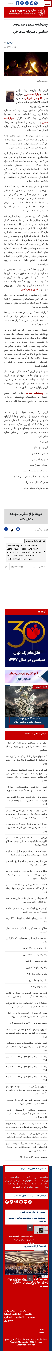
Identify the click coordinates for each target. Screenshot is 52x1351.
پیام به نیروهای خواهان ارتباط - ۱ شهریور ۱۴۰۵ (26, 1058)
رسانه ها (23, 1311)
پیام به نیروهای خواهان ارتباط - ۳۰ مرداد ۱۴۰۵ (26, 1078)
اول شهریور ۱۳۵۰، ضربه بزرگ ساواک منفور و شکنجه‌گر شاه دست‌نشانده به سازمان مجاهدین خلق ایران (26, 1147)
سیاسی (10, 42)
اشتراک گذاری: (40, 530)
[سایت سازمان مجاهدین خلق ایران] (26, 12)
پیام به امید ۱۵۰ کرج (38, 980)
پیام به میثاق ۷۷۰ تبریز (36, 967)
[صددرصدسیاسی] (26, 64)
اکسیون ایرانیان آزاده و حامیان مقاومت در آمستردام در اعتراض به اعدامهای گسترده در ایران (26, 1033)
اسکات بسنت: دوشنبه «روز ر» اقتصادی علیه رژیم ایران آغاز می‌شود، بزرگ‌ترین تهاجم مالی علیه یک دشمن (26, 875)
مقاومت (28, 1314)
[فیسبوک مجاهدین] (17, 3)
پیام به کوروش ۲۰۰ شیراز (36, 961)
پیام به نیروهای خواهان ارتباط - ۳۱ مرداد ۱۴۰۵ (26, 1068)
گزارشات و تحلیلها (12, 1314)
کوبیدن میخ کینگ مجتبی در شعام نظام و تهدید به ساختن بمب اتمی (26, 910)
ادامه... (16, 1187)
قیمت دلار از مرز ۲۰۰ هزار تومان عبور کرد (28, 1023)
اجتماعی (8, 1317)
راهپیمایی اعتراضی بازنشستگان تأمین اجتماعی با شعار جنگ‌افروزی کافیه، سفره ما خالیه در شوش (26, 1113)
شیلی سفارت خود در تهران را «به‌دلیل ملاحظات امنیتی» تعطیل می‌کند (26, 1102)
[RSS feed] (36, 3)
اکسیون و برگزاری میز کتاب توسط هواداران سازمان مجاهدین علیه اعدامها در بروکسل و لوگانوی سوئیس (26, 1090)
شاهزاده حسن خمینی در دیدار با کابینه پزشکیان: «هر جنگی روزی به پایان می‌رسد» (26, 995)
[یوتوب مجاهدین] (27, 3)
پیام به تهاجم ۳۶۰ (39, 987)
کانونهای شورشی (33, 98)
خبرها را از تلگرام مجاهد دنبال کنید (26, 516)
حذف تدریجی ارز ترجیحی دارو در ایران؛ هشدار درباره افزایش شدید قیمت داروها (26, 1015)
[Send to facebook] (6, 529)
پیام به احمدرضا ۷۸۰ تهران (35, 948)
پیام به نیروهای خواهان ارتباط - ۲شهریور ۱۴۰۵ (26, 920)
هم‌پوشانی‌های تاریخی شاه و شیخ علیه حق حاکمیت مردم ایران (26, 863)
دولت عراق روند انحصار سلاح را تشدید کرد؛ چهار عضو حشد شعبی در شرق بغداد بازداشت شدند (26, 800)
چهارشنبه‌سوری (17, 566)
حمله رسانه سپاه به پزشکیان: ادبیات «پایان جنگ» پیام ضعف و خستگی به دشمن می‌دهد (26, 1125)
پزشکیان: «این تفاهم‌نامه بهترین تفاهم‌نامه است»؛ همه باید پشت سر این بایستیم (26, 1005)
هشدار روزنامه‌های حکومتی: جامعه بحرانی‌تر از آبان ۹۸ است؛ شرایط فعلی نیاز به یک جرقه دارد (26, 888)
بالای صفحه (42, 1330)
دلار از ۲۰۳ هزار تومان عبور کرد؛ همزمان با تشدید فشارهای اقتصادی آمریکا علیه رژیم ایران (26, 828)
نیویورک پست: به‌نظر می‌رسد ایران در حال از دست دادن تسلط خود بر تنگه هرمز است (26, 853)
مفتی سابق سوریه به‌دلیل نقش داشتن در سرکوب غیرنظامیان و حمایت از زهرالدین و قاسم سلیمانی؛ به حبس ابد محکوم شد (26, 814)
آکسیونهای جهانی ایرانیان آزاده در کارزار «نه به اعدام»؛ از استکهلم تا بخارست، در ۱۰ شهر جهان (26, 760)
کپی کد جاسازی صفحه (35, 541)
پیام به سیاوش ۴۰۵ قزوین (35, 955)
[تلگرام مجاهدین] (31, 3)
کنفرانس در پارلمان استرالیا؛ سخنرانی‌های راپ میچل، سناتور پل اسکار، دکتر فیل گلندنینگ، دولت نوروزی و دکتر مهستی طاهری (26, 775)
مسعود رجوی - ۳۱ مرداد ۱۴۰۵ (33, 1157)
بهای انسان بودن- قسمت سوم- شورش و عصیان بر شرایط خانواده (21, 1240)
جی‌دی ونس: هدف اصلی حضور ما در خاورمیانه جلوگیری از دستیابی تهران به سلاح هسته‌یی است (26, 841)
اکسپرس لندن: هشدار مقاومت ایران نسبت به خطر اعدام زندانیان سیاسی (26, 900)
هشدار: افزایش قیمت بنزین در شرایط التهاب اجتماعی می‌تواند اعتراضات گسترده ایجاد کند (26, 1135)
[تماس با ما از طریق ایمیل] (25, 1202)
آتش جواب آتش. (29, 290)
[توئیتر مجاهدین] (22, 3)
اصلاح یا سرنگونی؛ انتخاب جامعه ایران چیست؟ (26, 930)
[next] (30, 1278)
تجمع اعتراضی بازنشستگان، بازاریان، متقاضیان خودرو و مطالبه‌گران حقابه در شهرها (26, 789)
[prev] (30, 1228)
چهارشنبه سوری (33, 94)
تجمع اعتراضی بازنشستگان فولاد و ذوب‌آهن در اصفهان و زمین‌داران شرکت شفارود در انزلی (26, 1046)
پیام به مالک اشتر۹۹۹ (37, 974)
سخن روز (8, 1320)
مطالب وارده (9, 1311)
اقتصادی (20, 1317)
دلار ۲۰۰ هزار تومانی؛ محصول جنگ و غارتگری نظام (26, 940)
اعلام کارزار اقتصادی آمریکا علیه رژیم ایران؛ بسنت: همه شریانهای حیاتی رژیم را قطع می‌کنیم (26, 746)
